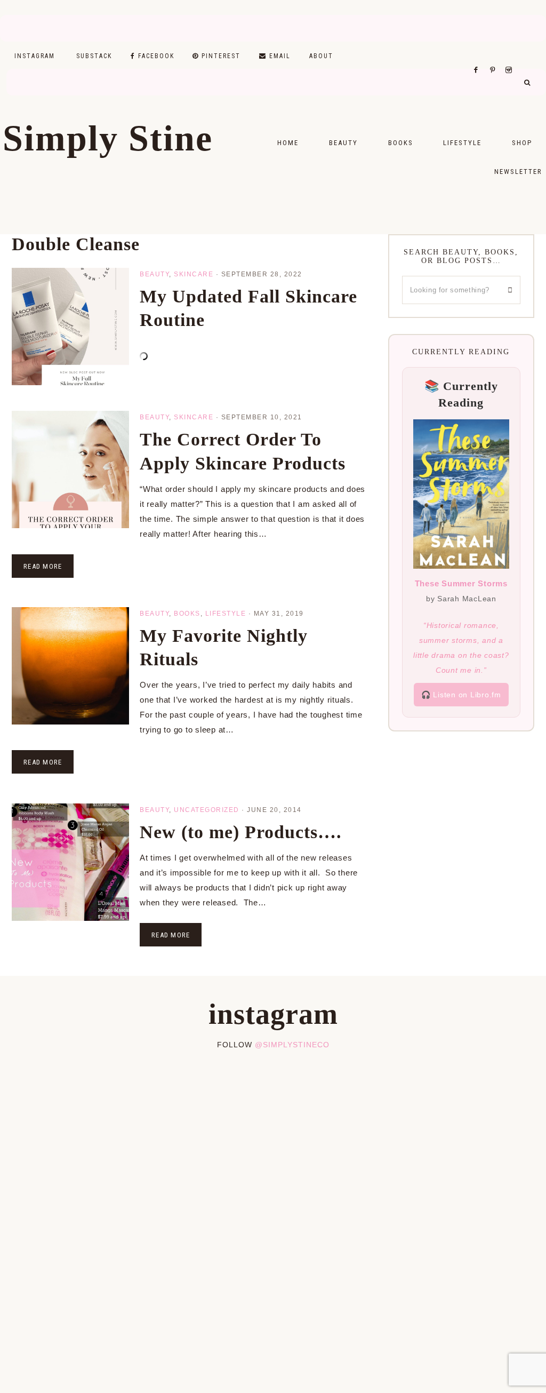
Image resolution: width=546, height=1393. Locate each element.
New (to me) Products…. (241, 832)
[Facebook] (479, 56)
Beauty (154, 274)
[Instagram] (510, 56)
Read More (42, 566)
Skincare (193, 274)
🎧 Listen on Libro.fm (461, 694)
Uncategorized (206, 810)
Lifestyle (225, 613)
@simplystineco (292, 1044)
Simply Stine (108, 138)
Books (187, 613)
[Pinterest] (495, 56)
